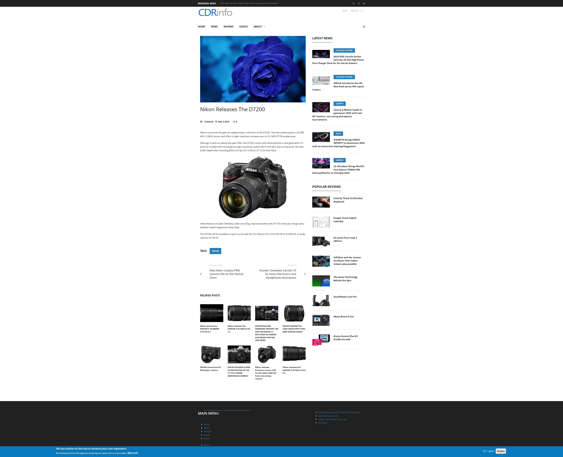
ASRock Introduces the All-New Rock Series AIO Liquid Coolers (338, 86)
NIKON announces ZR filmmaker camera (210, 368)
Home (344, 11)
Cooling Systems (344, 50)
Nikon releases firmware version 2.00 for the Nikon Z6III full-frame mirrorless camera (266, 373)
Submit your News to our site (332, 419)
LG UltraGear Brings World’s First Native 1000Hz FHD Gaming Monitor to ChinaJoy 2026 (338, 169)
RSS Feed (322, 422)
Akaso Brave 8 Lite (344, 316)
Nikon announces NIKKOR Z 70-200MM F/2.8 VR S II (209, 329)
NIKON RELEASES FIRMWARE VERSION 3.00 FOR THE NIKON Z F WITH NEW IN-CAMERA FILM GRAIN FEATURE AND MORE (266, 333)
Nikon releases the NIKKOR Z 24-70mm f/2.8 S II (294, 370)
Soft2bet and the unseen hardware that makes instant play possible (347, 260)
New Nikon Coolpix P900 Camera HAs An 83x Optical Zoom (226, 274)
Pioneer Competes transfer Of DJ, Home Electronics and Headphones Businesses (277, 274)
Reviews (229, 26)
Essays (243, 26)
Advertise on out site (328, 415)
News (214, 26)
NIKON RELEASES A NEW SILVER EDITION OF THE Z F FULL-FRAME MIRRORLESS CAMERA (239, 371)
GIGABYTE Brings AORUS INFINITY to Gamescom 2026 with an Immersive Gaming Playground (338, 143)
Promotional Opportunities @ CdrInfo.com (338, 412)
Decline (501, 451)
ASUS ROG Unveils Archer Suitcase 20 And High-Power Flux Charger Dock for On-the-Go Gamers (338, 60)
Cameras (209, 121)
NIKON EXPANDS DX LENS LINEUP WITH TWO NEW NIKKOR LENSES (294, 329)
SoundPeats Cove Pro (345, 296)
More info (132, 452)
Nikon (215, 251)
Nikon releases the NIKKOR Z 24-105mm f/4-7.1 (239, 329)
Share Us (354, 11)
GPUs (338, 133)
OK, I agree (488, 451)
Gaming (339, 103)
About (258, 26)
